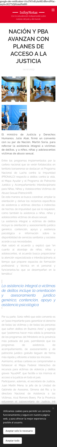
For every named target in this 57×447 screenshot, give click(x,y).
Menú (53, 10)
